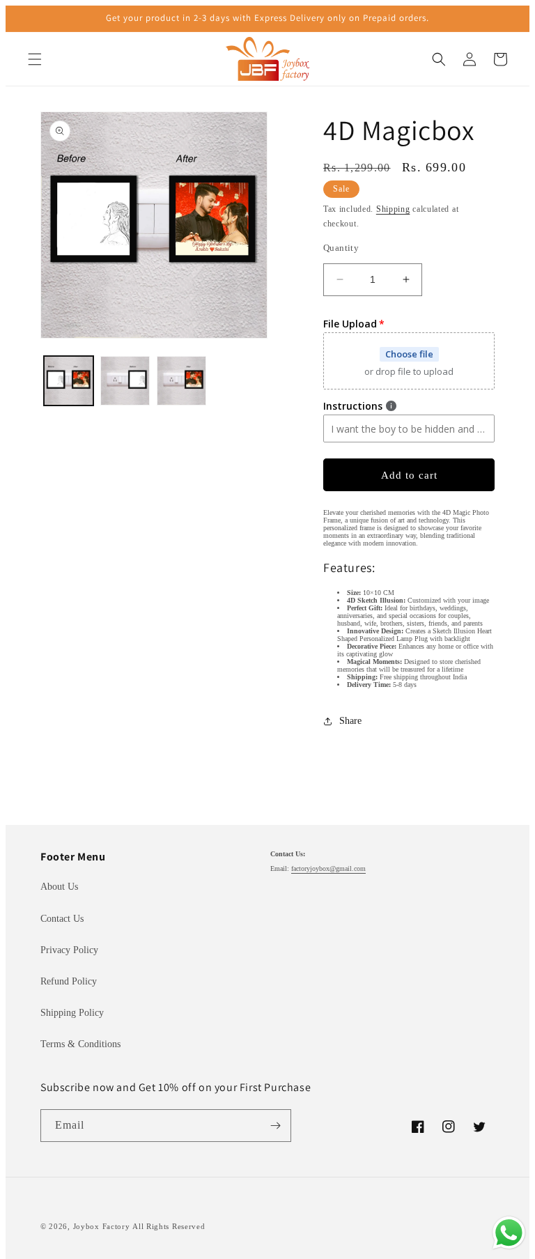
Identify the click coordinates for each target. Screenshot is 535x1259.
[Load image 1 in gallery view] (68, 380)
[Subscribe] (275, 1125)
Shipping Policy (72, 1012)
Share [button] (350, 721)
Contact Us (62, 918)
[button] (35, 59)
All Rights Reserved (168, 1226)
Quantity (341, 247)
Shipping (393, 209)
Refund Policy (68, 981)
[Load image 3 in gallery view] (181, 380)
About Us (59, 886)
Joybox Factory (101, 1226)
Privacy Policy (69, 950)
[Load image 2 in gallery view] (125, 380)
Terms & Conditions (80, 1044)
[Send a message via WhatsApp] (509, 1233)
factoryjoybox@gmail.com (328, 868)
